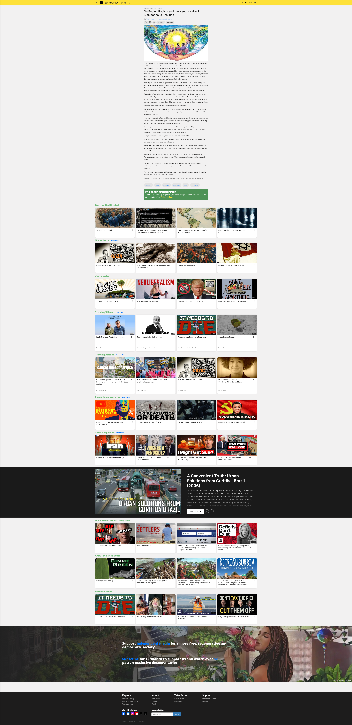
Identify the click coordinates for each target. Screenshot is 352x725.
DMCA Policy (141, 721)
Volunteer (178, 701)
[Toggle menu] (97, 3)
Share (171, 22)
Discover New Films (130, 701)
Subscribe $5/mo (209, 699)
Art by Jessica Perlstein (342, 681)
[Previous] (207, 511)
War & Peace (194, 185)
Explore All (115, 241)
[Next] (212, 511)
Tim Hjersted (151, 19)
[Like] (145, 22)
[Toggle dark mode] (246, 2)
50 (216, 659)
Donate (205, 701)
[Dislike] (150, 22)
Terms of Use (132, 721)
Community (148, 185)
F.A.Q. (154, 704)
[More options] (132, 230)
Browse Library (128, 699)
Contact (155, 701)
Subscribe (130, 659)
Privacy (124, 721)
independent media (153, 643)
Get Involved (179, 699)
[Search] (242, 2)
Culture (157, 185)
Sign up (177, 714)
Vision (185, 185)
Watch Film (195, 511)
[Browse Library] (125, 2)
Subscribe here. (167, 197)
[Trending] (129, 2)
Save (161, 22)
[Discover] (121, 2)
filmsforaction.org (165, 19)
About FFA (156, 699)
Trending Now (127, 704)
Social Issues (176, 185)
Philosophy (166, 185)
